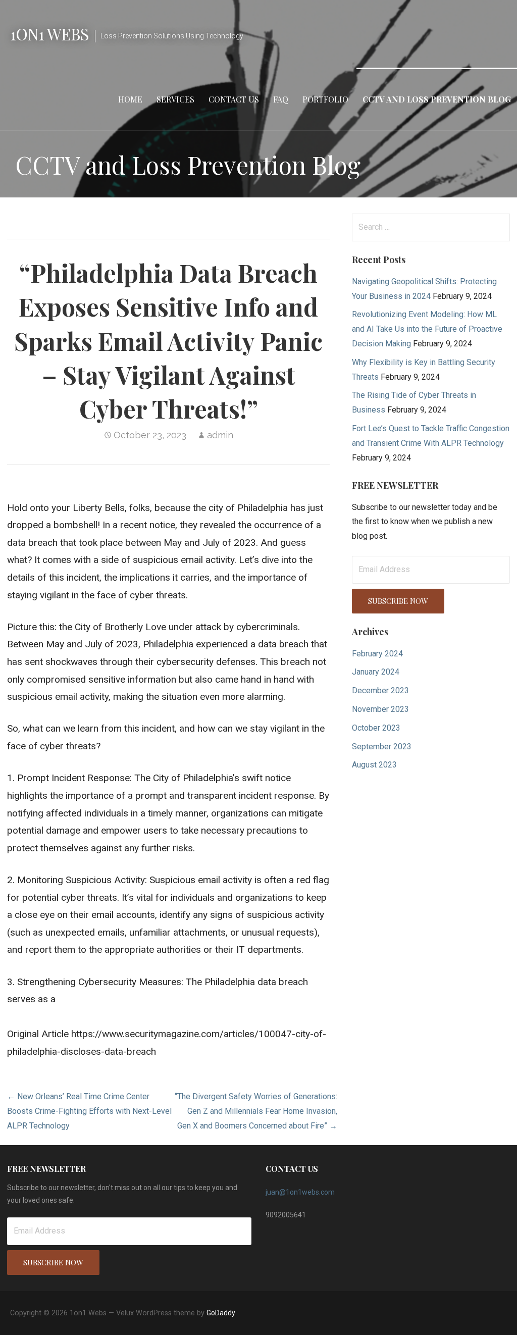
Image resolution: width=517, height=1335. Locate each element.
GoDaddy (220, 1313)
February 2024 (377, 653)
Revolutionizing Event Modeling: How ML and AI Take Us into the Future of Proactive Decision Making (427, 329)
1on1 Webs (49, 33)
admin (220, 435)
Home (130, 99)
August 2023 (374, 764)
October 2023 (376, 728)
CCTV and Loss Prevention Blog (437, 99)
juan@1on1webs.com (300, 1192)
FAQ (280, 99)
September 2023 (381, 746)
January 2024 (375, 672)
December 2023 (380, 690)
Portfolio (325, 99)
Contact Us (234, 99)
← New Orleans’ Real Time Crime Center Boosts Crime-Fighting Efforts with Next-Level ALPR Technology (89, 1111)
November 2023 (380, 709)
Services (175, 99)
